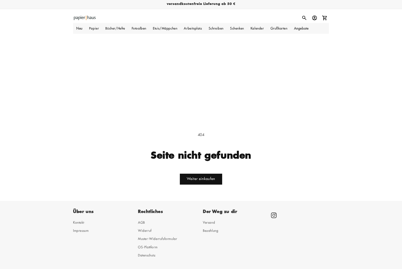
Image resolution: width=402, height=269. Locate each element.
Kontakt (78, 222)
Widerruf (145, 230)
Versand (209, 222)
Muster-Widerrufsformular (157, 238)
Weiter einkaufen (201, 179)
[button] (94, 28)
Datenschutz (147, 255)
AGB (141, 222)
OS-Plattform (147, 247)
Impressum (81, 230)
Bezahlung (210, 230)
